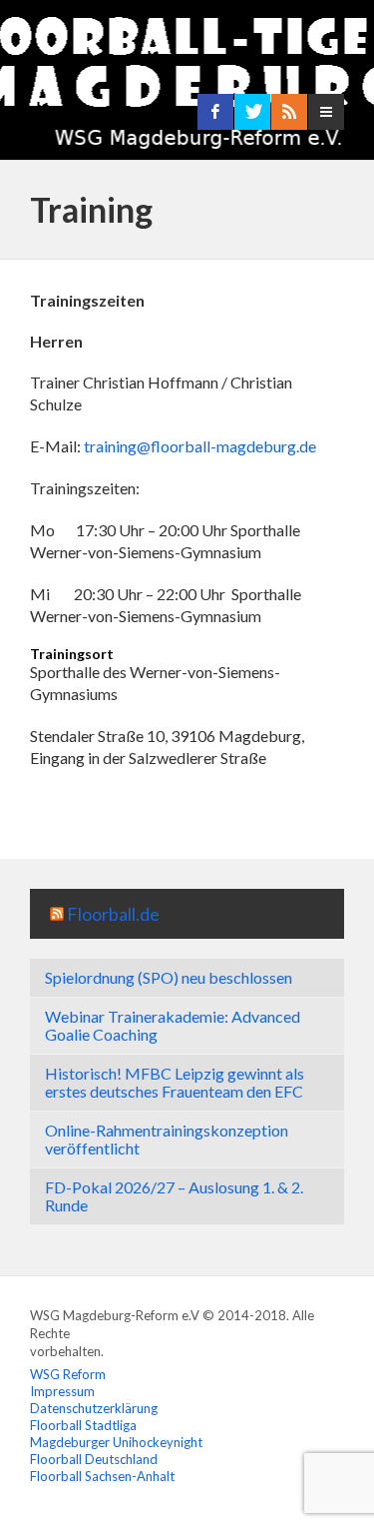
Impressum (62, 1391)
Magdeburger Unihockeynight (116, 1442)
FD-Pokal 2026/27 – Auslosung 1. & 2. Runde (174, 1195)
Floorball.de (113, 914)
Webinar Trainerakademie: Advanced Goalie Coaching (172, 1025)
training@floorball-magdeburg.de (200, 445)
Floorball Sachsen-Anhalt (102, 1476)
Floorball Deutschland (94, 1459)
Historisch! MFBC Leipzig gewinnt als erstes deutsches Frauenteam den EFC (174, 1082)
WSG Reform (68, 1374)
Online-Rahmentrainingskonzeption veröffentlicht (166, 1139)
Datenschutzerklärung (94, 1408)
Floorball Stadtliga (83, 1425)
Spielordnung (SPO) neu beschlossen (168, 977)
